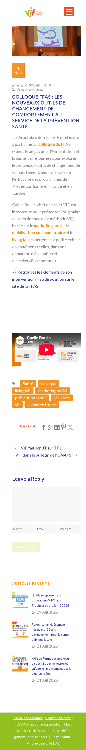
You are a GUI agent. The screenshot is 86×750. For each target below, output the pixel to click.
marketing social (52, 390)
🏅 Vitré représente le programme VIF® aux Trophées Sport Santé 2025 (50, 600)
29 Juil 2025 (47, 611)
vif (17, 404)
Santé (28, 383)
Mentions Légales (28, 718)
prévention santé (30, 397)
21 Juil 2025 (47, 645)
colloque (48, 383)
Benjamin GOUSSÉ (28, 85)
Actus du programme (30, 89)
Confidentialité (58, 718)
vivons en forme (42, 404)
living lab (23, 390)
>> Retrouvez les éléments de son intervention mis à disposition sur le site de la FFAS (43, 278)
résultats (62, 397)
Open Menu (69, 11)
